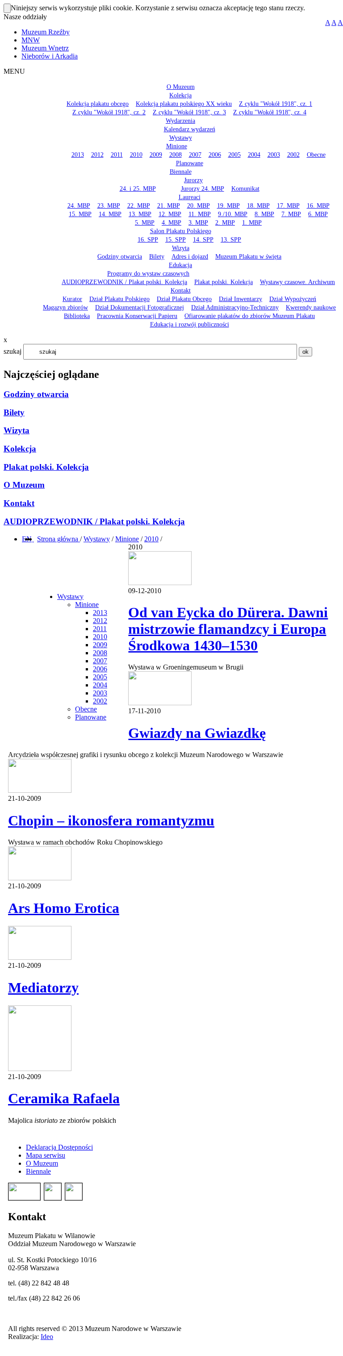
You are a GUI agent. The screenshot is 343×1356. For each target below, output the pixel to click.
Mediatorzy (43, 987)
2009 (100, 645)
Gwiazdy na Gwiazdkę (197, 733)
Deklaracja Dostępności (59, 1147)
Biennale (38, 1171)
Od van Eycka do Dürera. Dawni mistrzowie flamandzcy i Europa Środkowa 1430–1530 (228, 628)
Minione (127, 539)
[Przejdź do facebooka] (33, 539)
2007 (100, 661)
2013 (100, 612)
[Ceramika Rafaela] (39, 1068)
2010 (151, 539)
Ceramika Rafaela (64, 1098)
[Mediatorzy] (39, 957)
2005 (100, 677)
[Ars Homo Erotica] (39, 878)
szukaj (12, 351)
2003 (100, 693)
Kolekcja (20, 448)
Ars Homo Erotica (63, 908)
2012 (100, 620)
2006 (100, 669)
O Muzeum (24, 485)
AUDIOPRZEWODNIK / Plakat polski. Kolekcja (94, 521)
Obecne (86, 709)
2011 (100, 628)
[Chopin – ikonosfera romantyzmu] (39, 790)
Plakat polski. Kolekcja (46, 467)
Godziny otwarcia (36, 394)
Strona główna (58, 539)
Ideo (47, 1336)
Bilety (14, 412)
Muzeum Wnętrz (45, 48)
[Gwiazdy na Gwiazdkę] (160, 703)
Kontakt (19, 503)
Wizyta (16, 430)
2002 (100, 701)
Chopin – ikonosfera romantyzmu (111, 820)
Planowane (90, 717)
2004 (100, 685)
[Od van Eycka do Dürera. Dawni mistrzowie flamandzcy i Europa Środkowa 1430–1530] (160, 582)
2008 (100, 653)
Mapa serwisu (45, 1155)
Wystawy (97, 539)
